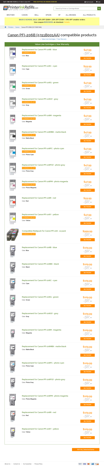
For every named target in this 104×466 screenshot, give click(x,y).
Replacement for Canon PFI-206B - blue (39, 247)
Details (67, 22)
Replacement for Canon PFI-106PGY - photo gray (43, 165)
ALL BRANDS (71, 15)
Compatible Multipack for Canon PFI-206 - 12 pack (44, 231)
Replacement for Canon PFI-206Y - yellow (40, 429)
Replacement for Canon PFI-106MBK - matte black (44, 132)
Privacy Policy (38, 464)
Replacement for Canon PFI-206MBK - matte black (44, 346)
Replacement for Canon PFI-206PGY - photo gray (43, 379)
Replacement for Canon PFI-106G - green (40, 82)
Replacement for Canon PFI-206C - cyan (39, 280)
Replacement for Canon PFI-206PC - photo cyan (43, 363)
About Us (7, 464)
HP (59, 15)
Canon (17, 27)
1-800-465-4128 (11, 2)
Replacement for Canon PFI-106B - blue (39, 49)
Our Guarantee (27, 464)
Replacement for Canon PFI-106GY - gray (40, 99)
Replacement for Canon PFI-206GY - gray (40, 313)
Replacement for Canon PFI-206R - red (39, 412)
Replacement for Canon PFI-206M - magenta (41, 330)
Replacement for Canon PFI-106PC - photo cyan (43, 148)
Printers (10, 27)
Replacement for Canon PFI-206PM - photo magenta (45, 396)
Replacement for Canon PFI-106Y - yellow (40, 214)
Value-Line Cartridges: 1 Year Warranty (54, 39)
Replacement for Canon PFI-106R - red (39, 198)
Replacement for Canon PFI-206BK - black (40, 264)
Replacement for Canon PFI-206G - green (40, 297)
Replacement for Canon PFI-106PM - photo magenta (45, 181)
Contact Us (16, 464)
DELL (37, 15)
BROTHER (11, 15)
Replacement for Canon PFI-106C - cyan (39, 66)
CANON (25, 15)
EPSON (48, 15)
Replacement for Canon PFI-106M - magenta (41, 115)
